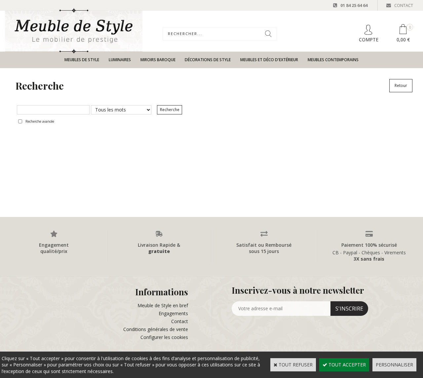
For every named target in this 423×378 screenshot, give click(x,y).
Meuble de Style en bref (162, 305)
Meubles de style (81, 60)
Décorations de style (208, 60)
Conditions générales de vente (155, 329)
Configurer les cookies (164, 337)
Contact (179, 321)
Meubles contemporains (333, 60)
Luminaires (120, 60)
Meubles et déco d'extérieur (269, 60)
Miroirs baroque (157, 60)
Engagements (173, 313)
